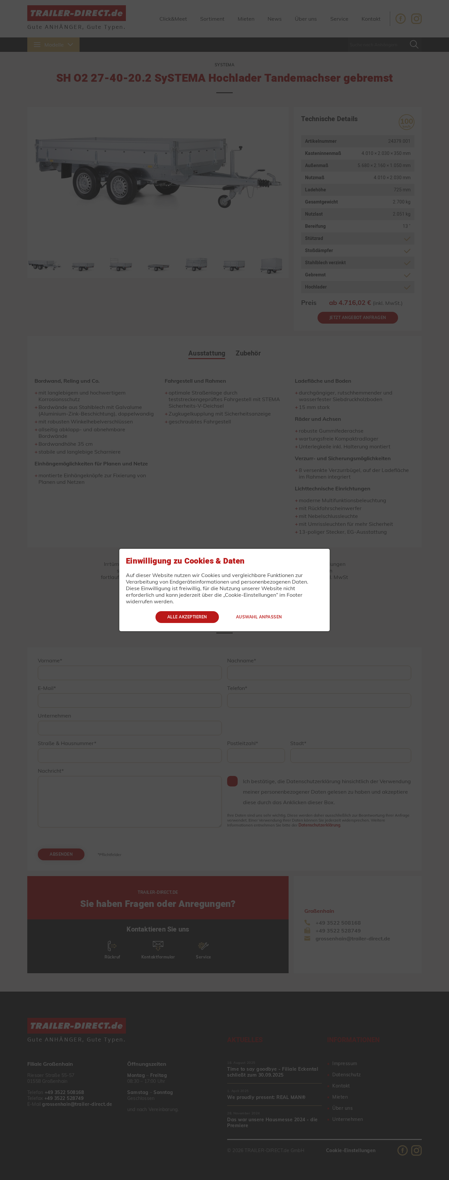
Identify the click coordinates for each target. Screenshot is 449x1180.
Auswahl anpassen (259, 616)
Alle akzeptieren (187, 616)
